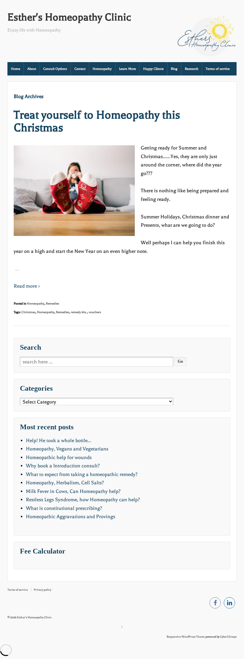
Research (191, 69)
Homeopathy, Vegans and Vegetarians (67, 449)
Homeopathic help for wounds (59, 457)
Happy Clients (153, 69)
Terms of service (218, 69)
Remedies (52, 303)
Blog (174, 69)
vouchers (95, 312)
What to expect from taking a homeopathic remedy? (81, 474)
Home (15, 69)
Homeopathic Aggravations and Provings (70, 516)
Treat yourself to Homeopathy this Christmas (97, 121)
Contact (79, 69)
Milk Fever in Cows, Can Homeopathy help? (73, 491)
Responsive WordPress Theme (186, 636)
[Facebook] (215, 604)
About (31, 69)
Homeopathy (102, 69)
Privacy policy (42, 589)
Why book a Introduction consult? (63, 466)
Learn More (127, 69)
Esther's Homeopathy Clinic (69, 17)
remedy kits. (79, 312)
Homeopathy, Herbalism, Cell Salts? (65, 482)
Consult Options (55, 69)
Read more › (27, 286)
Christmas (28, 312)
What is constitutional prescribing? (64, 508)
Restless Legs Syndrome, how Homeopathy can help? (83, 499)
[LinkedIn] (229, 604)
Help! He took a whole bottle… (58, 440)
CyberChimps (228, 636)
